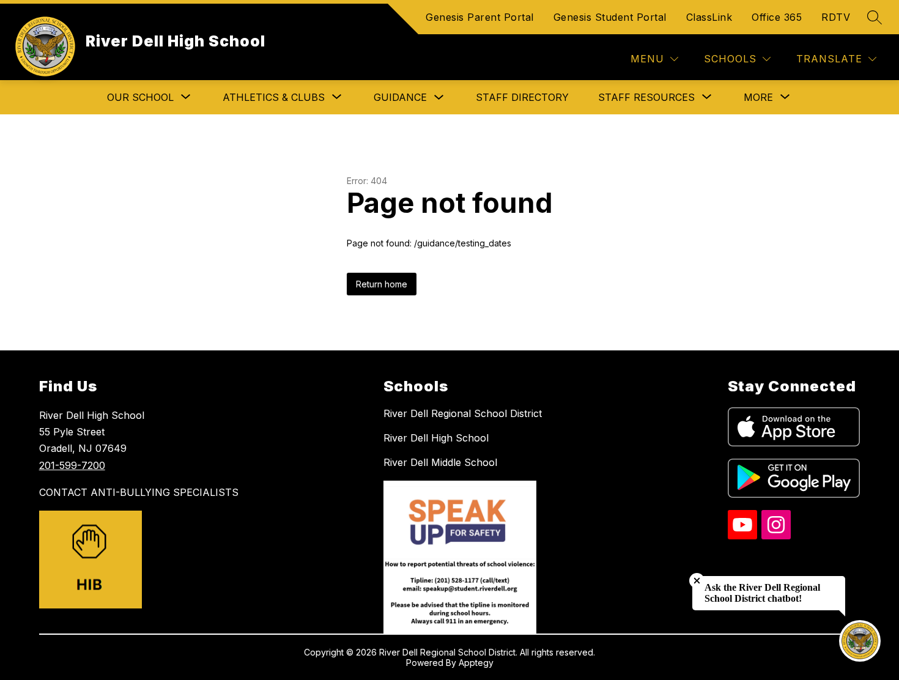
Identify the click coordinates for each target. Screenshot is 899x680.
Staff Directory (522, 97)
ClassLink (709, 17)
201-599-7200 (72, 465)
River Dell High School (436, 438)
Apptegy (476, 662)
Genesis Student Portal (610, 17)
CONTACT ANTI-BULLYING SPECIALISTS (139, 492)
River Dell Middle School (440, 462)
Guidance (400, 97)
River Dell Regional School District (462, 413)
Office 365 (777, 17)
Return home (381, 284)
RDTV (835, 17)
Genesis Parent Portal (480, 17)
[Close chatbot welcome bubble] (697, 580)
